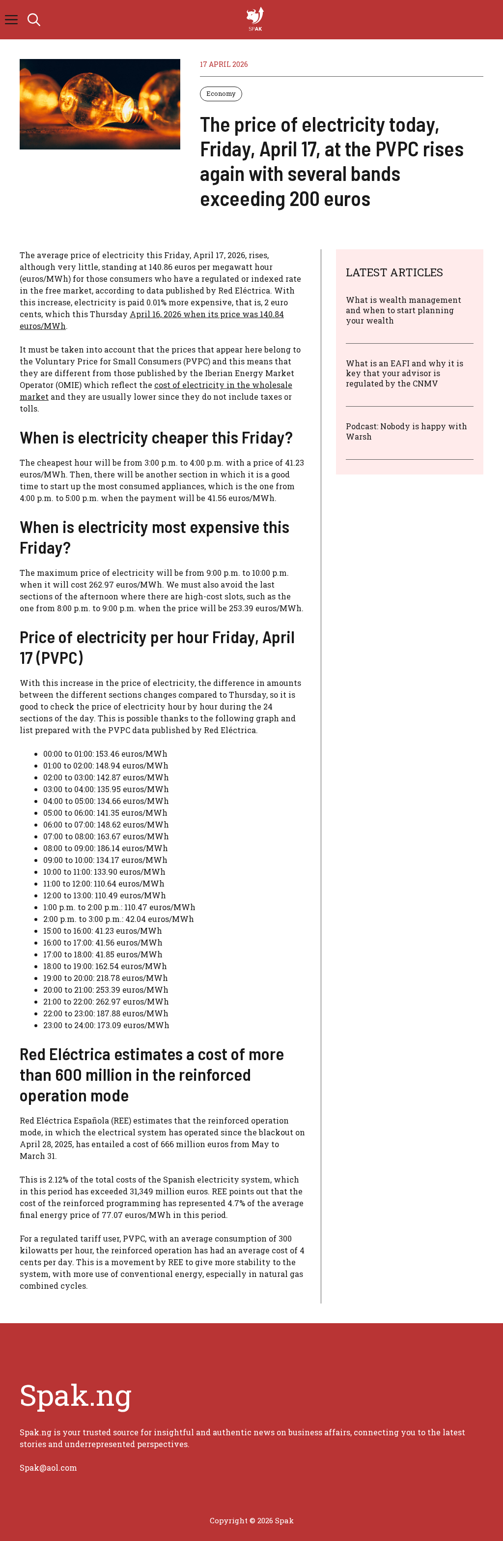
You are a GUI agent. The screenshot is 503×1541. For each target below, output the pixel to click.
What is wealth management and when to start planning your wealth (403, 310)
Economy (221, 93)
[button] (34, 19)
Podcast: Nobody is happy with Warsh (406, 431)
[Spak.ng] (256, 19)
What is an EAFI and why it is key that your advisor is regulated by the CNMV (404, 373)
